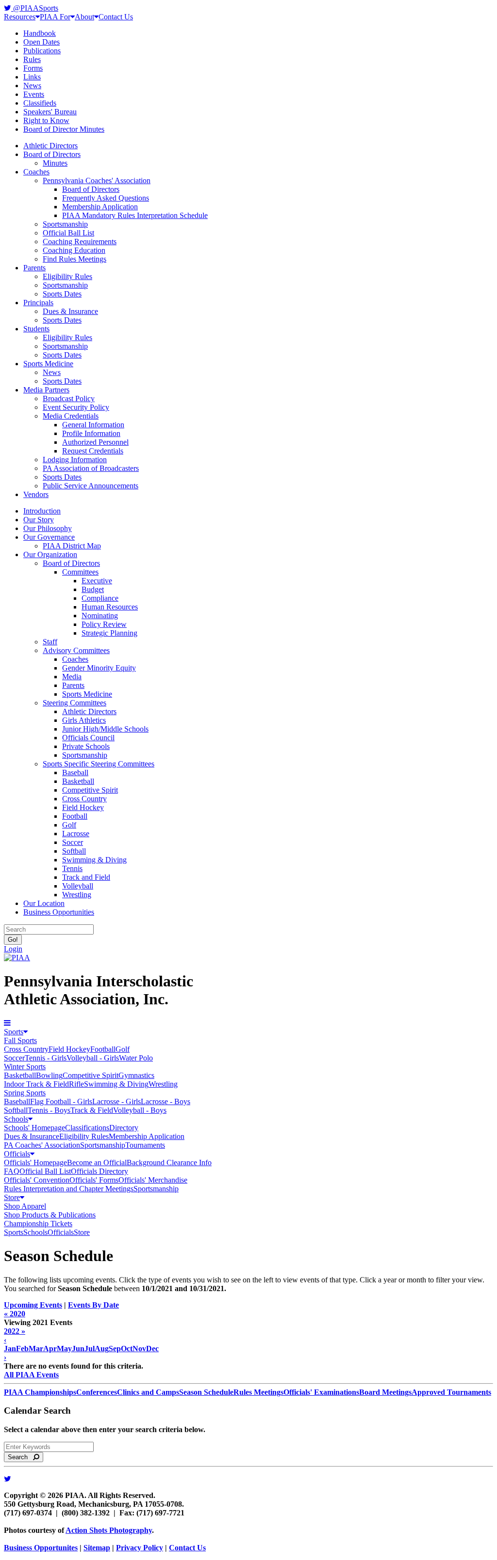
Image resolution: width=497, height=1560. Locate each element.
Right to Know (46, 120)
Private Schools (86, 746)
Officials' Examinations (321, 1392)
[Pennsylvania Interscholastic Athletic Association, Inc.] (17, 957)
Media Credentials (71, 416)
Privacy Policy (139, 1548)
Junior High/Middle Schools (105, 729)
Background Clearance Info (169, 1162)
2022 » (14, 1331)
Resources (19, 17)
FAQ (11, 1171)
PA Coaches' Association (42, 1145)
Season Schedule (206, 1392)
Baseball (75, 772)
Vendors (36, 494)
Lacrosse (75, 833)
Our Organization (50, 554)
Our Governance (49, 537)
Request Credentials (92, 451)
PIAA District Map (72, 546)
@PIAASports (34, 8)
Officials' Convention (36, 1180)
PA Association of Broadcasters (91, 468)
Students (36, 329)
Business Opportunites (41, 1548)
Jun (78, 1348)
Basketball (78, 781)
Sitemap (96, 1548)
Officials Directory (99, 1171)
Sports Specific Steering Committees (98, 764)
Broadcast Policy (69, 398)
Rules (32, 59)
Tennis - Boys (49, 1110)
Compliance (100, 598)
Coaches (36, 172)
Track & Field (91, 1110)
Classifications (87, 1127)
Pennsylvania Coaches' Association (96, 180)
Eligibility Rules (67, 276)
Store (12, 1197)
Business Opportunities (58, 912)
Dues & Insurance (70, 311)
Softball (74, 851)
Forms (33, 68)
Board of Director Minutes (63, 129)
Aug (102, 1348)
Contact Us (116, 17)
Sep (115, 1348)
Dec (152, 1348)
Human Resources (110, 607)
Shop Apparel (25, 1206)
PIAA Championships (40, 1392)
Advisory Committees (76, 650)
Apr (50, 1348)
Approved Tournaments (451, 1392)
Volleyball (77, 886)
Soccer (72, 842)
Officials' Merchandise (152, 1180)
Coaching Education (74, 250)
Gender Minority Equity (99, 668)
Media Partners (46, 390)
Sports (13, 1032)
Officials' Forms (93, 1180)
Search (20, 1457)
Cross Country (84, 799)
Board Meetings (385, 1392)
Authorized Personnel (95, 442)
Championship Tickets (38, 1223)
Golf (69, 825)
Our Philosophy (47, 528)
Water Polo (136, 1058)
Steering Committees (74, 703)
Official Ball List (68, 233)
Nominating (100, 615)
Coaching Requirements (79, 241)
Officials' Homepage (35, 1162)
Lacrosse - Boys (165, 1101)
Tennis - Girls (45, 1058)
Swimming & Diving (94, 860)
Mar (36, 1348)
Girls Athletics (84, 720)
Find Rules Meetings (74, 259)
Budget (93, 589)
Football (74, 816)
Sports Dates (62, 294)
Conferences (96, 1392)
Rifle (76, 1084)
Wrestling (76, 894)
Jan (10, 1348)
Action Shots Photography (109, 1530)
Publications (42, 51)
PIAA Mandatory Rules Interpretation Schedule (135, 215)
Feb (22, 1348)
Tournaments (145, 1145)
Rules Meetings (258, 1392)
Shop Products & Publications (50, 1215)
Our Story (38, 519)
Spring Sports (25, 1093)
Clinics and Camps (148, 1392)
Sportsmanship (65, 224)
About (84, 17)
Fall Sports (20, 1040)
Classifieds (39, 103)
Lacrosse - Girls (116, 1101)
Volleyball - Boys (139, 1110)
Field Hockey (83, 807)
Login (13, 949)
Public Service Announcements (90, 486)
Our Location (44, 903)
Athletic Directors (50, 145)
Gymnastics (136, 1075)
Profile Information (91, 433)
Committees (80, 572)
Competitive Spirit (90, 790)
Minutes (55, 163)
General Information (93, 425)
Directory (123, 1127)
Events (33, 94)
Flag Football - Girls (61, 1101)
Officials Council (88, 737)
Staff (50, 642)
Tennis (72, 868)
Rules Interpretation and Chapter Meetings (68, 1189)
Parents (34, 268)
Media (72, 676)
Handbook (39, 33)
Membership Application (100, 207)
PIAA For (55, 17)
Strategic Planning (109, 633)
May (64, 1348)
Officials (17, 1154)
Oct (127, 1348)
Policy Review (104, 624)
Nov (139, 1348)
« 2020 (14, 1314)
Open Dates (41, 42)
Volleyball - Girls (92, 1058)
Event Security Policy (76, 407)
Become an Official (97, 1162)
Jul (89, 1348)
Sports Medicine (48, 363)
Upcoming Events (33, 1305)
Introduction (42, 511)
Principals (38, 302)
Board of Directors (52, 154)
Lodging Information (75, 459)
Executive (97, 581)
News (32, 85)
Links (32, 77)
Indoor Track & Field (36, 1084)
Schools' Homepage (34, 1127)
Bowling (49, 1075)
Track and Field (86, 877)
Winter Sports (25, 1066)
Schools (16, 1119)
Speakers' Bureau (50, 112)
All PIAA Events (31, 1375)
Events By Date (93, 1305)
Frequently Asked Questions (105, 198)
